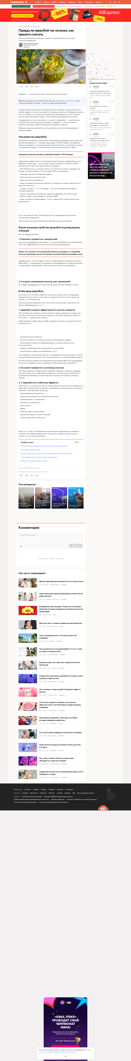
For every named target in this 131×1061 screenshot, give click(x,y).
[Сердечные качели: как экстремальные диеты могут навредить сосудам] (51, 774)
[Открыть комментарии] (43, 599)
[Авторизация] (119, 2)
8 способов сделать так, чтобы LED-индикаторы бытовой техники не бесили (100, 112)
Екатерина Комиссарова (31, 43)
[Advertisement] (51, 208)
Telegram (25, 793)
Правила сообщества (58, 799)
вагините (36, 189)
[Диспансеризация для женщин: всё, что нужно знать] (51, 583)
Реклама (43, 789)
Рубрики (36, 789)
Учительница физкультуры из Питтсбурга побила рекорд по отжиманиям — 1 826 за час (98, 144)
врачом (41, 305)
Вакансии (60, 789)
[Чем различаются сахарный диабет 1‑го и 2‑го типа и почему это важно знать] (51, 651)
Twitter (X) (43, 793)
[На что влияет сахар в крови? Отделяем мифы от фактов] (51, 692)
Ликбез (62, 626)
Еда (50, 614)
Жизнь (55, 614)
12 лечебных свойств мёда (30, 450)
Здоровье (64, 584)
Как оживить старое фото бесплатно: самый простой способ (100, 128)
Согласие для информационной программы (53, 802)
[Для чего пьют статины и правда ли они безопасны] (51, 624)
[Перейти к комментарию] (101, 92)
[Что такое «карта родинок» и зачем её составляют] (51, 734)
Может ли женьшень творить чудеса (34, 461)
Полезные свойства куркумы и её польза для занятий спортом (44, 446)
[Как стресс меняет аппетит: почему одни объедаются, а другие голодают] (51, 761)
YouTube (59, 793)
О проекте (27, 789)
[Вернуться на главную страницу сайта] (17, 2)
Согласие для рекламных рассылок (25, 802)
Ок (65, 1056)
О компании (69, 789)
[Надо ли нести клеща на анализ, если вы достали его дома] (51, 747)
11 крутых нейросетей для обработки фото (100, 96)
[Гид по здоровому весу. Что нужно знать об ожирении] (51, 638)
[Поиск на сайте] (110, 2)
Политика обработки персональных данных (58, 796)
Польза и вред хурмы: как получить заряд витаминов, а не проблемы (46, 453)
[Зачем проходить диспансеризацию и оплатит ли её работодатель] (51, 596)
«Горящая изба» (54, 584)
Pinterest (52, 793)
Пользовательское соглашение (31, 796)
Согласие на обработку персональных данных (82, 799)
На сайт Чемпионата (65, 1041)
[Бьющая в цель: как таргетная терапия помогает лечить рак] (51, 665)
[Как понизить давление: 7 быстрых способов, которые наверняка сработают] (51, 720)
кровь (54, 351)
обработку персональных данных (65, 1052)
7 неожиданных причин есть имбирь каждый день (39, 457)
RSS (73, 793)
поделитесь (70, 101)
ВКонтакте (34, 793)
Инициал (67, 793)
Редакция (52, 789)
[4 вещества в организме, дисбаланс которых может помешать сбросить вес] (51, 678)
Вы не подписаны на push (85, 793)
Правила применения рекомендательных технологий (31, 799)
